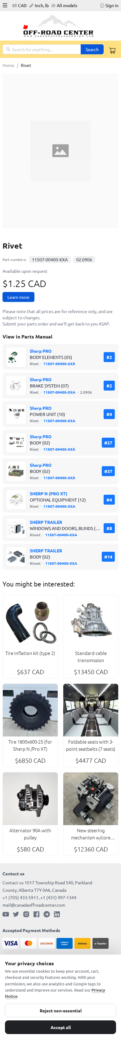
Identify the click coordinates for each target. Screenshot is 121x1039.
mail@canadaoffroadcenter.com (33, 905)
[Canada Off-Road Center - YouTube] (5, 914)
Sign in (112, 5)
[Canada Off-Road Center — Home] (60, 25)
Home (8, 65)
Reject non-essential (61, 1010)
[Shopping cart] (112, 50)
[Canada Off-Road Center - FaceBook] (36, 914)
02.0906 (84, 259)
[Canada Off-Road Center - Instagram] (26, 914)
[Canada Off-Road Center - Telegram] (46, 914)
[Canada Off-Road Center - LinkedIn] (57, 914)
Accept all (61, 1027)
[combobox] (42, 49)
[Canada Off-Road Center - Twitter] (16, 914)
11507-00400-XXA (50, 259)
